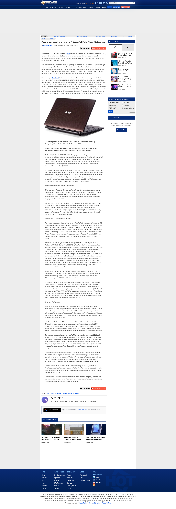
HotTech (70, 488)
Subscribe (116, 7)
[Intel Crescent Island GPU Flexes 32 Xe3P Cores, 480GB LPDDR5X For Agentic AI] (96, 429)
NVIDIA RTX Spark (127, 36)
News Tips (70, 480)
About (69, 475)
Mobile (56, 480)
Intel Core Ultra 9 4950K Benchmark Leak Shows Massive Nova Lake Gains (125, 70)
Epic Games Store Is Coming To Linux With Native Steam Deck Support (125, 86)
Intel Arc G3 (114, 36)
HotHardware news (82, 409)
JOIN (83, 3)
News (51, 38)
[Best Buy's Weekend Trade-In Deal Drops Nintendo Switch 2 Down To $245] (114, 55)
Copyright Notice (94, 503)
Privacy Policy (71, 485)
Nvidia (48, 393)
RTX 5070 (113, 108)
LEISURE (90, 7)
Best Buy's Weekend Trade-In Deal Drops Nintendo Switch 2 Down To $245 (125, 54)
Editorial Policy (85, 480)
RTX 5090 (113, 105)
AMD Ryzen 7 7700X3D (82, 36)
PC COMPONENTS (50, 7)
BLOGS (103, 7)
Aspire (70, 393)
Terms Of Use (106, 503)
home (43, 38)
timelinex (76, 393)
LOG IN (78, 3)
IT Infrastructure (59, 483)
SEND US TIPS (90, 3)
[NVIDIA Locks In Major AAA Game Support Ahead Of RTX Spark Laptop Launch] (52, 429)
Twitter (98, 477)
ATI (63, 393)
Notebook (58, 393)
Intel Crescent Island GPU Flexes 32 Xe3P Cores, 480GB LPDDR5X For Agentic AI (95, 439)
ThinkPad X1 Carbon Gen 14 (60, 36)
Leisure (56, 485)
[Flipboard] (104, 3)
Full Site (44, 485)
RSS (97, 485)
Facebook (99, 480)
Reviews (44, 478)
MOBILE (67, 7)
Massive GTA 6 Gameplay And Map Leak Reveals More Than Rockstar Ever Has (124, 78)
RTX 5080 (126, 102)
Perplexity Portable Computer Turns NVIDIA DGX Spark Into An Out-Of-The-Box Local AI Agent (73, 439)
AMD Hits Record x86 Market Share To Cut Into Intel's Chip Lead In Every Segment (125, 62)
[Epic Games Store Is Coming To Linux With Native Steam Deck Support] (114, 87)
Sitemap (44, 488)
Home (43, 475)
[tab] (115, 47)
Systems (57, 478)
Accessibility (84, 475)
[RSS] (107, 3)
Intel (52, 393)
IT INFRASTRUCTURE (79, 7)
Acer (68, 54)
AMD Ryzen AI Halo (100, 36)
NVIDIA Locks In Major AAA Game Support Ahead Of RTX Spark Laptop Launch (51, 439)
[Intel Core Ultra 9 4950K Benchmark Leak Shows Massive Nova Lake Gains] (114, 71)
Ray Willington (56, 398)
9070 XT (126, 105)
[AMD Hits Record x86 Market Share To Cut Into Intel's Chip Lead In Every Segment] (114, 63)
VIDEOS (97, 7)
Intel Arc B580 (114, 102)
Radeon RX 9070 (128, 108)
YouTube (99, 482)
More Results (132, 112)
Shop (109, 7)
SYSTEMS (60, 7)
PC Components (59, 475)
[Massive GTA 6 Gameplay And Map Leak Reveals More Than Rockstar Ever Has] (114, 79)
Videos (56, 488)
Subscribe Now (121, 130)
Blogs (43, 483)
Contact (69, 483)
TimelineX (55, 78)
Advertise (70, 478)
